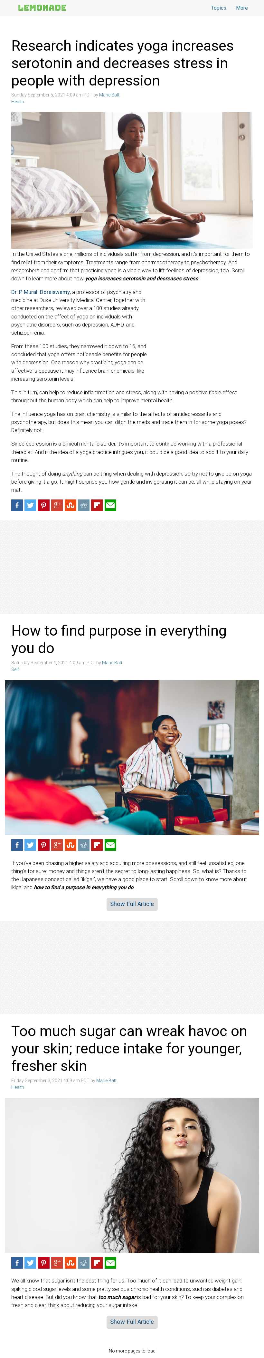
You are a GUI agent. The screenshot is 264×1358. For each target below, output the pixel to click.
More (242, 8)
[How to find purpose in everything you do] (132, 757)
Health (17, 101)
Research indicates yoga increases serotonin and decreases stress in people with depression (122, 63)
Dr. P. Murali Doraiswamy (40, 292)
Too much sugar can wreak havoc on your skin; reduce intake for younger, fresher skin (129, 1048)
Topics (218, 8)
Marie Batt (109, 94)
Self (15, 669)
